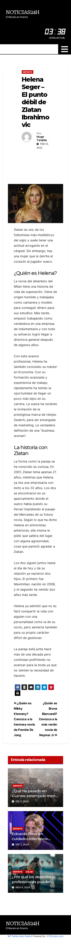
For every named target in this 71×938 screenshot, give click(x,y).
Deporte (27, 72)
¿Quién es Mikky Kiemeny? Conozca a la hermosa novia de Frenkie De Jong (24, 719)
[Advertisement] (35, 165)
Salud (29, 872)
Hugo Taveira (41, 138)
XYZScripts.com (55, 936)
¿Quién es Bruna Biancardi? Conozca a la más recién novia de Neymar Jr (48, 719)
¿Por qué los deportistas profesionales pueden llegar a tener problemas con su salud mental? (34, 884)
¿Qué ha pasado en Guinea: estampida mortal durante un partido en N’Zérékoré (35, 798)
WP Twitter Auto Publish (20, 936)
